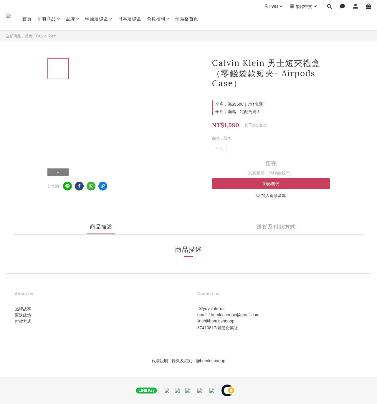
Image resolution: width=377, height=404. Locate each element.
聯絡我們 (271, 184)
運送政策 (23, 315)
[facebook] (79, 186)
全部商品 (13, 36)
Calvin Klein (46, 36)
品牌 (70, 18)
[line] (67, 186)
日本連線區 (129, 18)
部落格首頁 (186, 18)
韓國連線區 (96, 18)
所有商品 (46, 18)
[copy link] (102, 186)
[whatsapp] (91, 186)
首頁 (27, 18)
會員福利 (156, 18)
